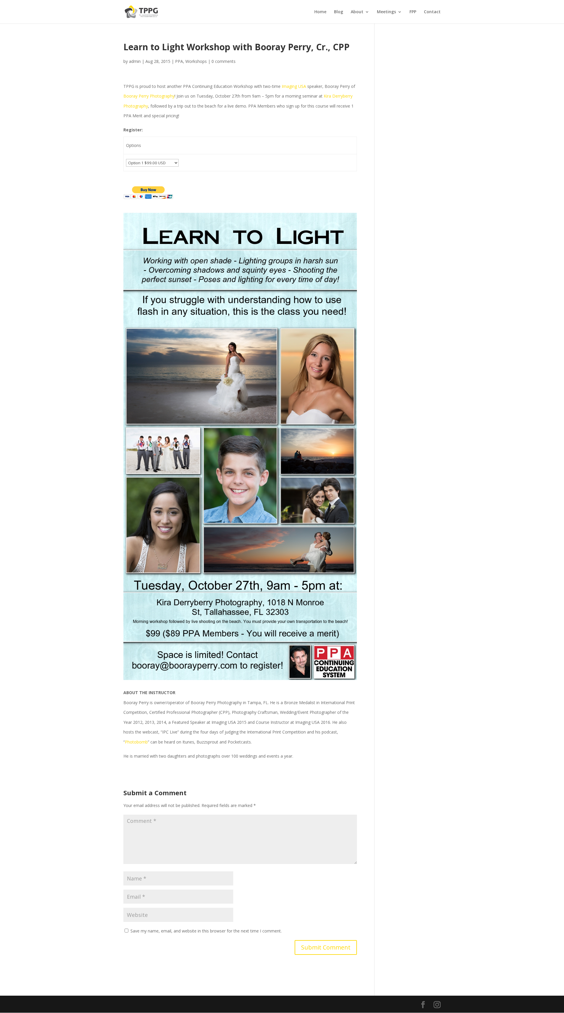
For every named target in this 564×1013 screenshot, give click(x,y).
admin (135, 61)
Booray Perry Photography (148, 96)
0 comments (224, 61)
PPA (179, 61)
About (357, 12)
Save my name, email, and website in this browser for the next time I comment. (206, 931)
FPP (412, 12)
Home (320, 12)
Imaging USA (294, 86)
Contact (432, 12)
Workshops (196, 61)
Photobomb (136, 742)
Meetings (386, 12)
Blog (338, 12)
